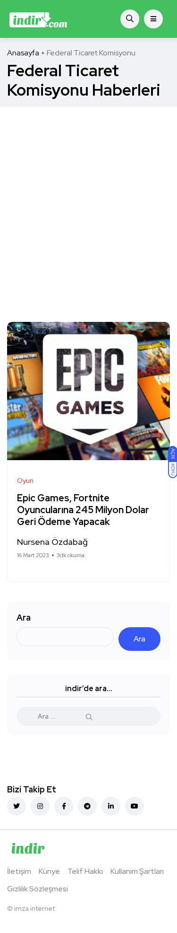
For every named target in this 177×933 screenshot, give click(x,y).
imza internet (34, 908)
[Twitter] (16, 806)
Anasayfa (23, 53)
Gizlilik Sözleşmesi (37, 889)
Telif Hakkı (85, 871)
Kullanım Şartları (137, 871)
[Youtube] (134, 806)
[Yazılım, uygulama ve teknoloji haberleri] (38, 18)
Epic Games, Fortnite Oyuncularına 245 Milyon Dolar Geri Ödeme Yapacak (83, 510)
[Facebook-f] (63, 806)
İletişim (19, 871)
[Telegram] (87, 806)
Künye (49, 871)
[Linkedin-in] (110, 806)
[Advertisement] (88, 200)
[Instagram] (40, 806)
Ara (24, 617)
